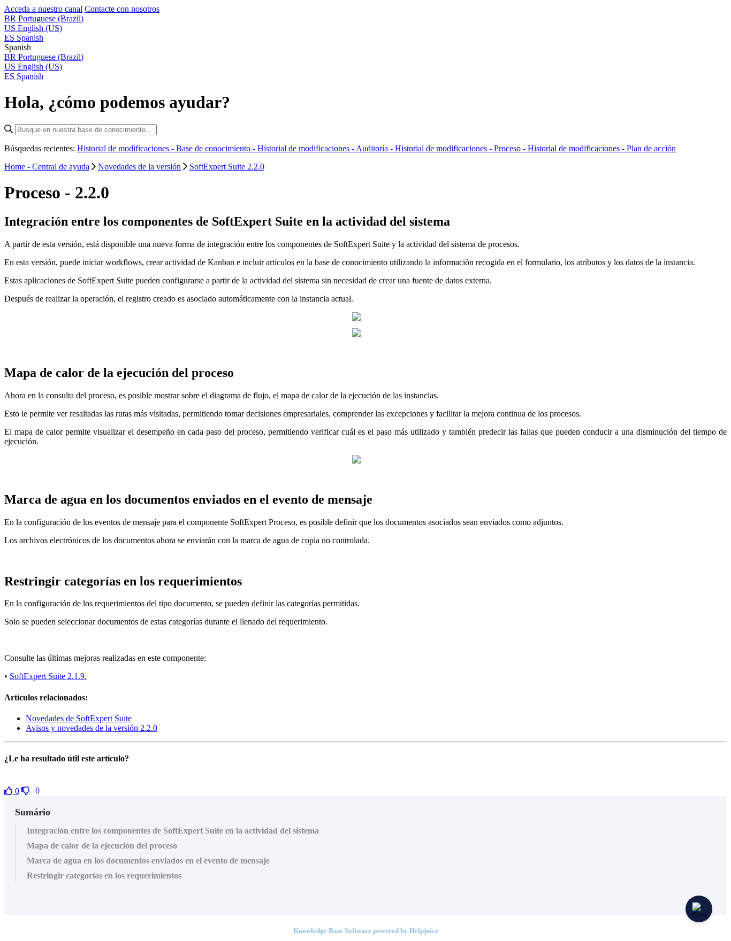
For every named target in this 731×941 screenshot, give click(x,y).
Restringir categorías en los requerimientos (104, 875)
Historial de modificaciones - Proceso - (461, 148)
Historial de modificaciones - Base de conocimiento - (167, 148)
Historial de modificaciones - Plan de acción (602, 148)
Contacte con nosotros (122, 8)
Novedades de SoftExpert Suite (79, 718)
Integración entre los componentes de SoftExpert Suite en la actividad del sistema (173, 830)
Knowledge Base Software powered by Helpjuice (365, 931)
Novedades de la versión (139, 166)
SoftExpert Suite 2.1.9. (48, 676)
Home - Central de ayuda (46, 166)
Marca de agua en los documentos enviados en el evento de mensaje (148, 860)
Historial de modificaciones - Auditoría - (326, 148)
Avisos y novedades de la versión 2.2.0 (91, 727)
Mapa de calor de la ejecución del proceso (102, 845)
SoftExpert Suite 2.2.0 (226, 166)
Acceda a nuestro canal (43, 8)
